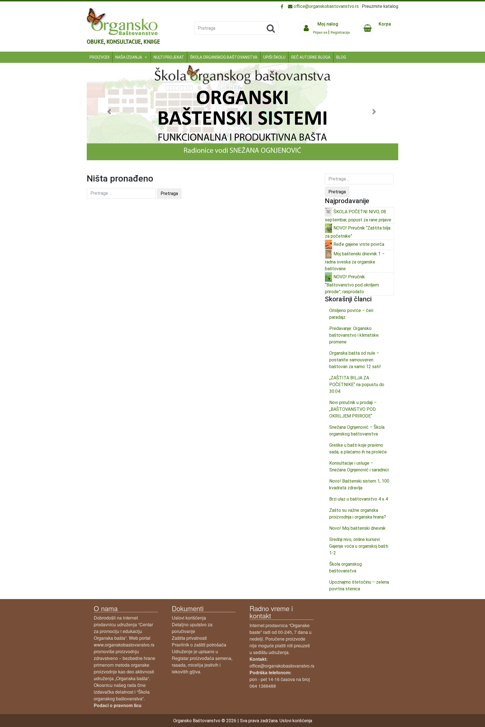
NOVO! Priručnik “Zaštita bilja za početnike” (357, 231)
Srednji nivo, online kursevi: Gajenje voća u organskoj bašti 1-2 (358, 546)
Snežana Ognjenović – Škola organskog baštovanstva (357, 431)
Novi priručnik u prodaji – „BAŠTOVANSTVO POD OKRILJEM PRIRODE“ (353, 409)
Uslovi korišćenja (189, 617)
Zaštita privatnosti (189, 638)
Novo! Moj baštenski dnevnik (357, 528)
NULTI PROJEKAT (169, 57)
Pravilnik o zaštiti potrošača (199, 644)
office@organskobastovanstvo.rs (325, 6)
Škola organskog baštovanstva (345, 567)
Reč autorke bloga (310, 57)
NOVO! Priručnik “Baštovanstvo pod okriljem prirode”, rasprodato (352, 284)
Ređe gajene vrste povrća (358, 244)
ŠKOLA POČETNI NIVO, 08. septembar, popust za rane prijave (358, 215)
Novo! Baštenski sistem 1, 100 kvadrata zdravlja (359, 484)
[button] (110, 111)
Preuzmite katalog (380, 6)
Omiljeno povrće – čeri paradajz (351, 314)
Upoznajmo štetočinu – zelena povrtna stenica (359, 585)
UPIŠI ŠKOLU (274, 57)
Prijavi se (320, 32)
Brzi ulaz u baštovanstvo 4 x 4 (358, 499)
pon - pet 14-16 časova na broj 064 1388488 (280, 679)
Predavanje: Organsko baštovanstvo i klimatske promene (354, 335)
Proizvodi (99, 57)
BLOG (341, 57)
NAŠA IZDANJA (128, 57)
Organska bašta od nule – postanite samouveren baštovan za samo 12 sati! (355, 359)
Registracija (340, 32)
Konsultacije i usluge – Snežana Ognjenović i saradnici (359, 466)
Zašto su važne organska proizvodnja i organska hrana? (357, 514)
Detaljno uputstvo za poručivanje (192, 627)
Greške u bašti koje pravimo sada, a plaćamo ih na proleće (358, 448)
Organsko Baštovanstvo (196, 720)
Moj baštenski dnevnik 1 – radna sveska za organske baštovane (355, 261)
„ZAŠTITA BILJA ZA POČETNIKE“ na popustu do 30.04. (356, 384)
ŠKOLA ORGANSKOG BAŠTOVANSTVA (223, 57)
